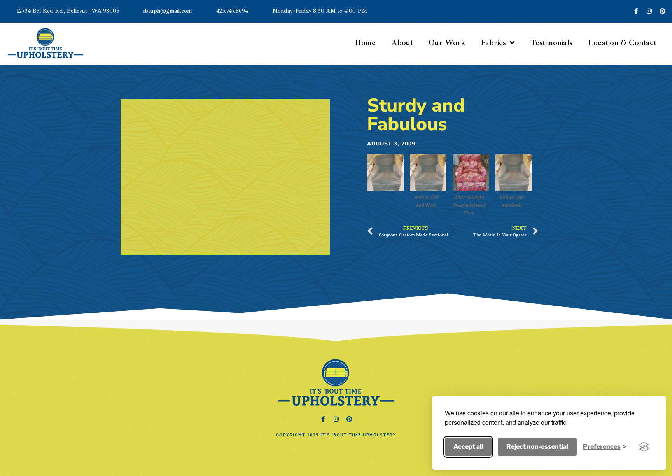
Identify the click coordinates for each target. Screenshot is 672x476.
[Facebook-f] (636, 11)
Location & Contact (622, 42)
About (402, 42)
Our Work (447, 42)
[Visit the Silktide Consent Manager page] (644, 447)
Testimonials (551, 42)
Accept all (468, 446)
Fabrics (493, 42)
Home (365, 42)
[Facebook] (323, 419)
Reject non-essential (537, 446)
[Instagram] (649, 11)
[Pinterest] (662, 11)
